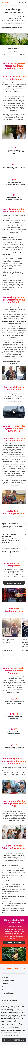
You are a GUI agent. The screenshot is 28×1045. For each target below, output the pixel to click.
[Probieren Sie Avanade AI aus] (19, 2)
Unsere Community (9, 55)
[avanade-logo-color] (6, 2)
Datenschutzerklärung (14, 1032)
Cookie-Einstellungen (11, 1035)
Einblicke (5, 984)
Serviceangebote (8, 981)
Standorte (5, 1003)
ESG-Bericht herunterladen (14, 942)
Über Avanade (7, 990)
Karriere (5, 987)
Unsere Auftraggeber (14, 52)
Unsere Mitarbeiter (13, 48)
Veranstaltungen (8, 993)
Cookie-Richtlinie (22, 1030)
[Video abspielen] (14, 412)
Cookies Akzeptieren (14, 1040)
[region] (14, 1024)
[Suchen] (22, 2)
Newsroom (5, 998)
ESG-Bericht (22, 55)
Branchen (5, 977)
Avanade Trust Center (9, 1000)
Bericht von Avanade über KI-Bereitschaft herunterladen (14, 582)
